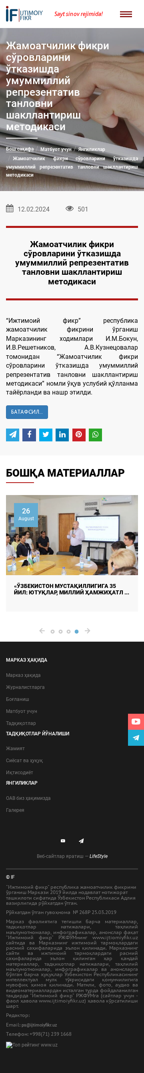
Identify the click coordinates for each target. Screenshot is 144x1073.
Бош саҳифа (20, 149)
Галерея (15, 810)
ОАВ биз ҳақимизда (28, 798)
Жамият (15, 748)
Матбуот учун (56, 149)
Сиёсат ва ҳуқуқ (24, 760)
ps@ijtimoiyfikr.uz (39, 1025)
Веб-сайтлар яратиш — (72, 856)
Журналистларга (25, 687)
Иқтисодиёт (19, 772)
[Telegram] (136, 738)
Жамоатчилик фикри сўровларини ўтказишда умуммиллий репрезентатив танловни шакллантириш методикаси (72, 167)
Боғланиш (17, 699)
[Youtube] (136, 722)
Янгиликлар (91, 149)
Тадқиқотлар (21, 723)
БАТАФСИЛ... (27, 412)
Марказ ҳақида (23, 675)
